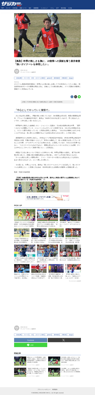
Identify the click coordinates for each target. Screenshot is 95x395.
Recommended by (73, 280)
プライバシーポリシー (44, 389)
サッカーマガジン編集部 (28, 72)
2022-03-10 (23, 70)
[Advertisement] (47, 303)
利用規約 (54, 389)
